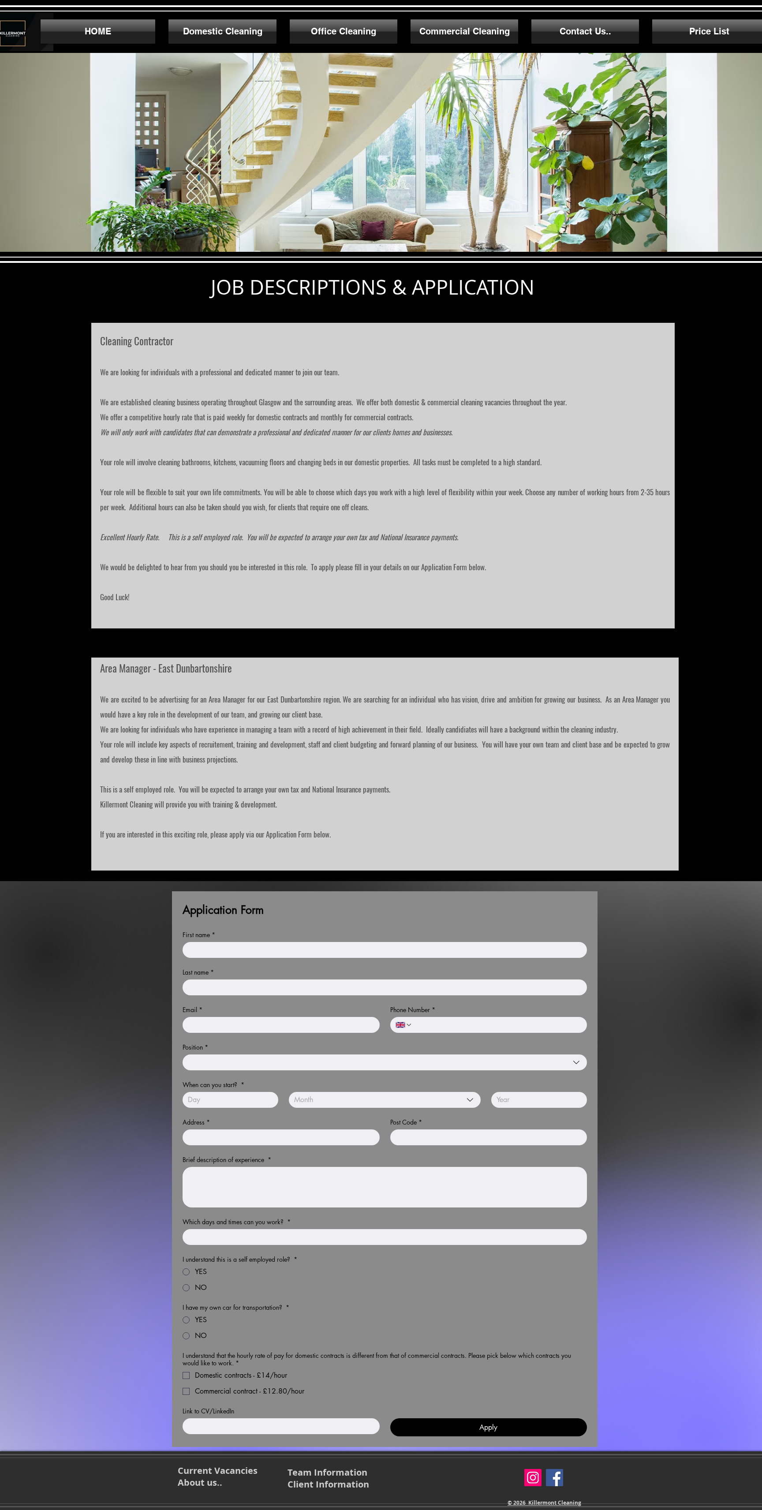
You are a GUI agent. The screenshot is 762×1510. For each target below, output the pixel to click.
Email (192, 1009)
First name (199, 934)
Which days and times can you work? (237, 1222)
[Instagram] (533, 1477)
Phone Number (412, 1009)
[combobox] (385, 1062)
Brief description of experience (227, 1159)
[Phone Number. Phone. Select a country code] (404, 1024)
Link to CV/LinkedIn (208, 1411)
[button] (381, 152)
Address (196, 1122)
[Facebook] (554, 1477)
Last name (198, 972)
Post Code (406, 1122)
